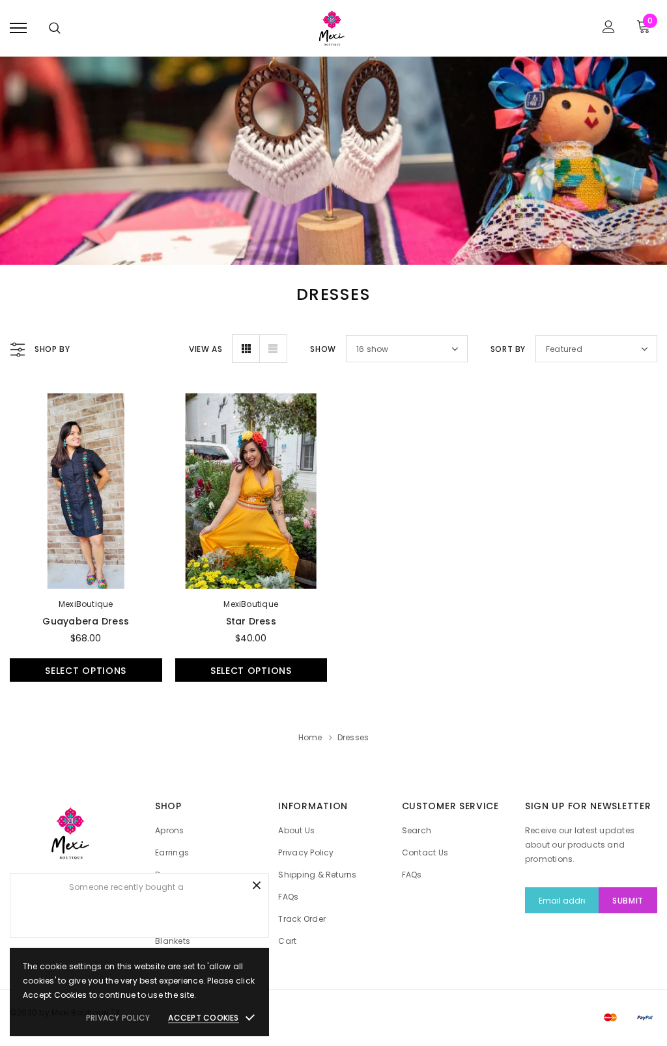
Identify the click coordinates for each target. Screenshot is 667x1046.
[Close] (256, 885)
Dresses (353, 737)
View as (205, 349)
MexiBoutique (86, 604)
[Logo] (332, 28)
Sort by (508, 349)
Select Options (85, 670)
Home (310, 737)
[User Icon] (609, 28)
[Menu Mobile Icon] (18, 28)
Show (322, 349)
